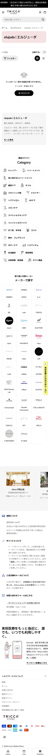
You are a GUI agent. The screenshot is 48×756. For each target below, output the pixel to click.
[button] (45, 378)
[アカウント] (40, 12)
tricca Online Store (16, 746)
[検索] (43, 19)
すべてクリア (24, 93)
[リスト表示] (43, 58)
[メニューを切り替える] (3, 12)
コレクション (15, 27)
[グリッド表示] (37, 58)
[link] (38, 307)
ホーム (4, 27)
